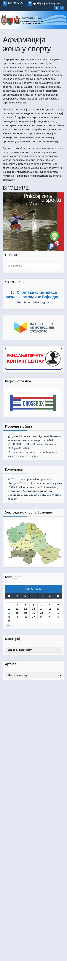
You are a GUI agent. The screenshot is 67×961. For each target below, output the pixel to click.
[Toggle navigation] (61, 16)
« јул (7, 625)
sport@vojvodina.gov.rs (46, 3)
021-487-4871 (16, 3)
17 (8, 612)
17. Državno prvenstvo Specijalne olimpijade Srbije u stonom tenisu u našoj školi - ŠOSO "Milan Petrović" (35, 483)
